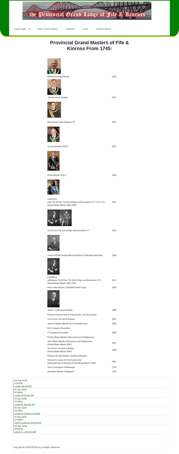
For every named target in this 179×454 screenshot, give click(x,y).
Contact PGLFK (103, 29)
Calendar (70, 29)
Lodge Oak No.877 (23, 386)
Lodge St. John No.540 (25, 432)
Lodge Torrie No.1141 (24, 395)
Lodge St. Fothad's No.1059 (27, 413)
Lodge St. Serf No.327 (25, 404)
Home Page (20, 29)
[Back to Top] (176, 451)
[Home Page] (29, 29)
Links (85, 29)
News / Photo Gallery (47, 29)
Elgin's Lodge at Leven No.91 (28, 423)
